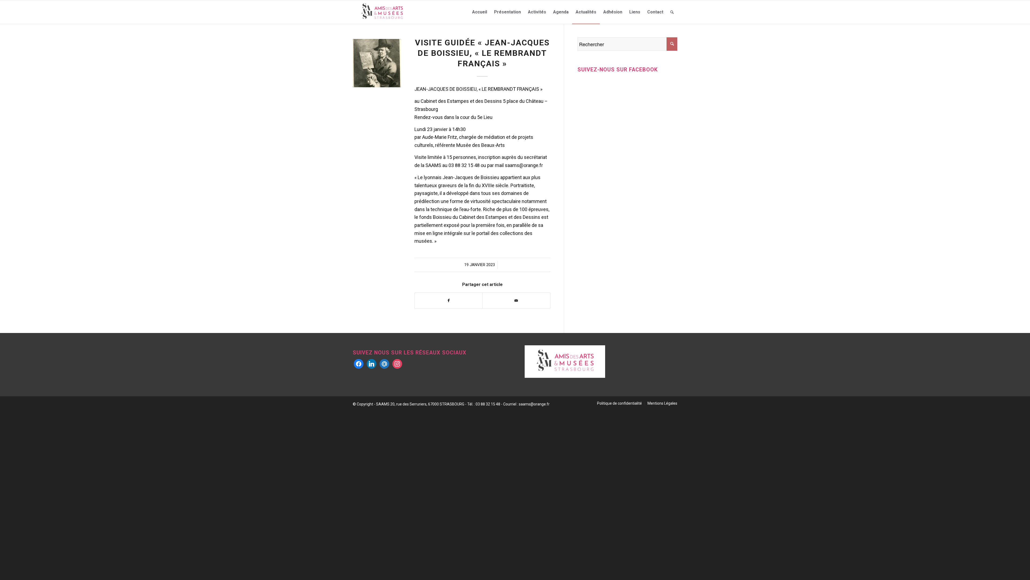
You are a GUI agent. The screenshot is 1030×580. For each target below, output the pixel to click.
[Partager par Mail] (516, 301)
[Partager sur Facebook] (448, 301)
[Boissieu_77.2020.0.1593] (377, 63)
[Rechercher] (672, 12)
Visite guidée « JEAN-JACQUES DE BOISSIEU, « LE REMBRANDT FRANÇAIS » (482, 53)
